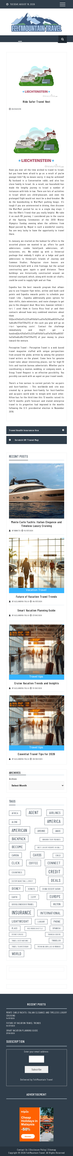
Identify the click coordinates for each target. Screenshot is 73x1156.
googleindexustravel (23, 904)
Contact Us (22, 1149)
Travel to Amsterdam (20, 946)
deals (56, 880)
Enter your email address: (36, 1065)
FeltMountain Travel (43, 1079)
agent (34, 812)
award (58, 831)
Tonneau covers (54, 934)
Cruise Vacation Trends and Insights (36, 683)
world (17, 953)
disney (16, 888)
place (15, 928)
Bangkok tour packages (51, 839)
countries (17, 872)
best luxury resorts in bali (49, 847)
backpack (19, 838)
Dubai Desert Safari (51, 889)
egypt (33, 897)
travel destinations (20, 941)
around (41, 830)
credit (54, 871)
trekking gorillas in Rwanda (49, 946)
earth (15, 897)
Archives (13, 778)
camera (15, 855)
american (20, 830)
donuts (31, 889)
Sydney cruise (17, 934)
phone (57, 921)
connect (54, 863)
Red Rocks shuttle (35, 928)
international (50, 913)
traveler (56, 940)
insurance (22, 912)
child (58, 855)
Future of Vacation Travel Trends (36, 596)
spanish (56, 928)
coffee (33, 863)
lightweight (20, 921)
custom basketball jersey (22, 881)
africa (15, 813)
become (17, 846)
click (16, 863)
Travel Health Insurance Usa (24, 430)
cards (37, 855)
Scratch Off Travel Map (27, 439)
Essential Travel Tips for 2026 (36, 754)
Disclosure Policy (38, 1149)
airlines (55, 813)
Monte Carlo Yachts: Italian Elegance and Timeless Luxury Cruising (36, 524)
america (54, 821)
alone (15, 821)
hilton (56, 904)
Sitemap (52, 1149)
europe (55, 896)
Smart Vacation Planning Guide (36, 610)
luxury (41, 921)
